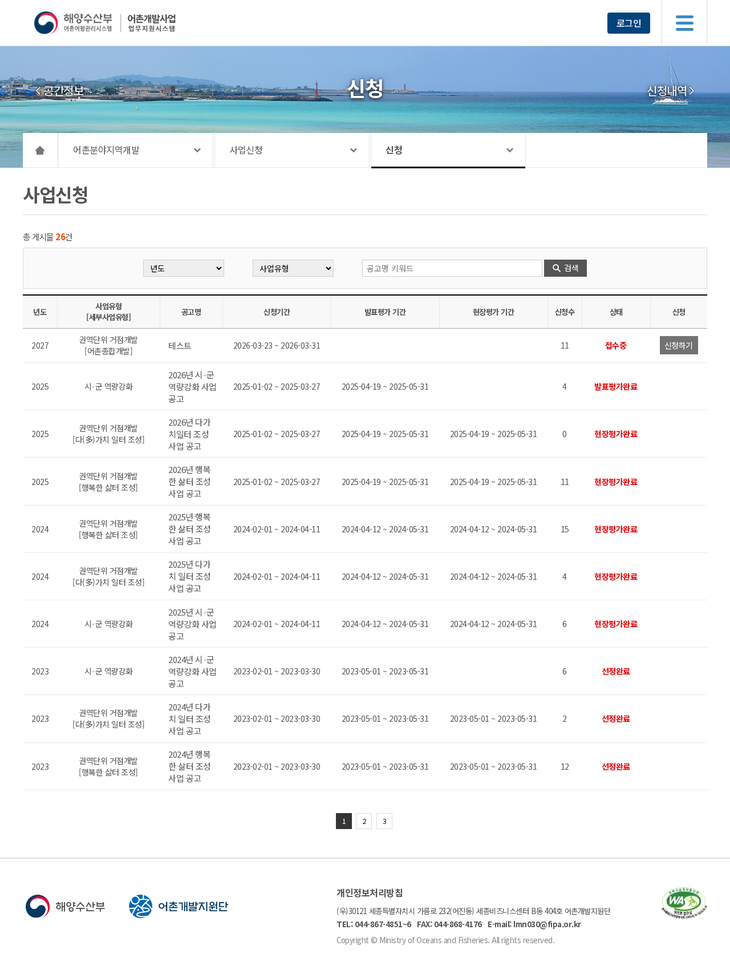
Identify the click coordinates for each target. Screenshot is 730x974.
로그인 (629, 23)
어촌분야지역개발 (106, 149)
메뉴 (684, 23)
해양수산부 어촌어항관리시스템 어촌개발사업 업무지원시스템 (127, 22)
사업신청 (245, 149)
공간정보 (63, 90)
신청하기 (678, 345)
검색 (571, 267)
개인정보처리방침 (369, 892)
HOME (40, 150)
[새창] (684, 915)
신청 (394, 149)
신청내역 (667, 90)
